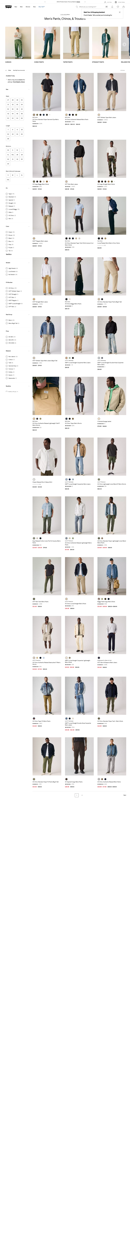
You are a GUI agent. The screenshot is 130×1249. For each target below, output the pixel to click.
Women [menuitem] (28, 6)
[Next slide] (124, 44)
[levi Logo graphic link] (8, 7)
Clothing (62, 14)
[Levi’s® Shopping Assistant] (106, 7)
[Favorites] (118, 7)
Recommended (19, 70)
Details (78, 1)
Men (66, 14)
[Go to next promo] (85, 2)
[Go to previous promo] (45, 2)
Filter (9, 70)
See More (8, 254)
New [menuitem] (16, 6)
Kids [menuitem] (34, 6)
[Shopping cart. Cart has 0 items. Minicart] (124, 7)
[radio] (34, 115)
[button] (18, 75)
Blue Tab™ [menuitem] (42, 7)
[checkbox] (8, 100)
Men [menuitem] (21, 6)
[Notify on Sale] (112, 7)
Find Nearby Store (19, 82)
